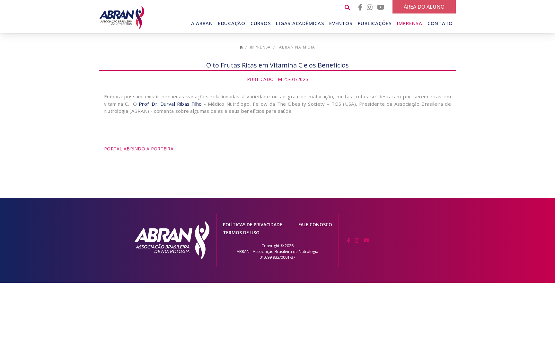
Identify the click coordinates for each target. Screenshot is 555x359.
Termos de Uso (241, 232)
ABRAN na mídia (297, 47)
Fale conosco (315, 224)
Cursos (261, 23)
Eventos (340, 23)
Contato (440, 23)
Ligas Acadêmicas (300, 23)
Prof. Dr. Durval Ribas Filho (169, 104)
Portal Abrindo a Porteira (138, 149)
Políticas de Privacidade (252, 224)
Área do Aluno (424, 6)
